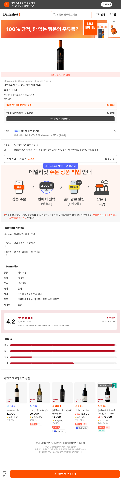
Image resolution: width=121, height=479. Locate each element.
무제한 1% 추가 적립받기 (59, 119)
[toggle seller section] (115, 131)
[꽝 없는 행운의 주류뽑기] (60, 29)
